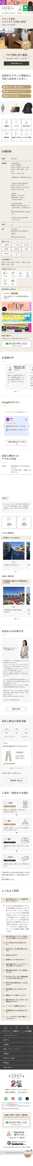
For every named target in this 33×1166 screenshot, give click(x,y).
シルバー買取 (16, 253)
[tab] (16, 391)
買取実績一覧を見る (16, 780)
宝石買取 (16, 249)
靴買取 (6, 249)
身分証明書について (8, 879)
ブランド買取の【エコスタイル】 (9, 13)
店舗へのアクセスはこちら (18, 236)
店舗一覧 (19, 13)
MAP (14, 233)
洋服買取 (6, 245)
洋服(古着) (20, 752)
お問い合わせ (7, 1067)
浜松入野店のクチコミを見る (16, 442)
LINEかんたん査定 (9, 1058)
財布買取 (6, 253)
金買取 (26, 249)
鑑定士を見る (16, 709)
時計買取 (26, 245)
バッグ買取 (16, 245)
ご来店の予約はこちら (16, 63)
